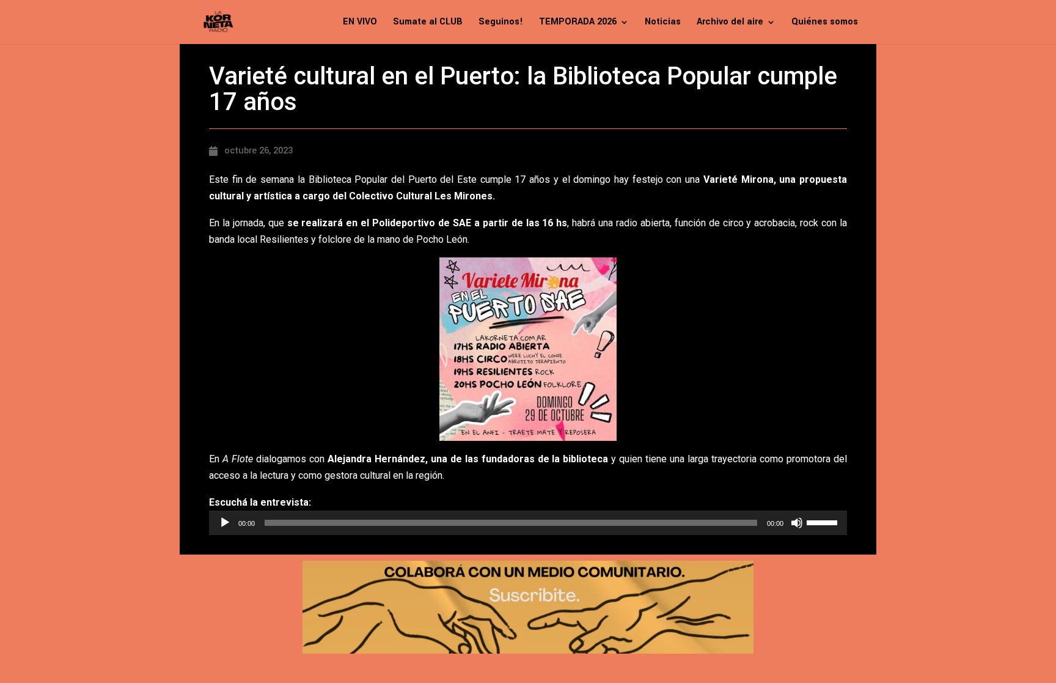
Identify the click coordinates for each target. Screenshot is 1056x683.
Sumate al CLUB (428, 23)
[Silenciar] (797, 523)
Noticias (663, 23)
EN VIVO (360, 23)
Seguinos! (501, 23)
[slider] (824, 522)
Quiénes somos (824, 23)
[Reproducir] (225, 523)
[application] (528, 523)
